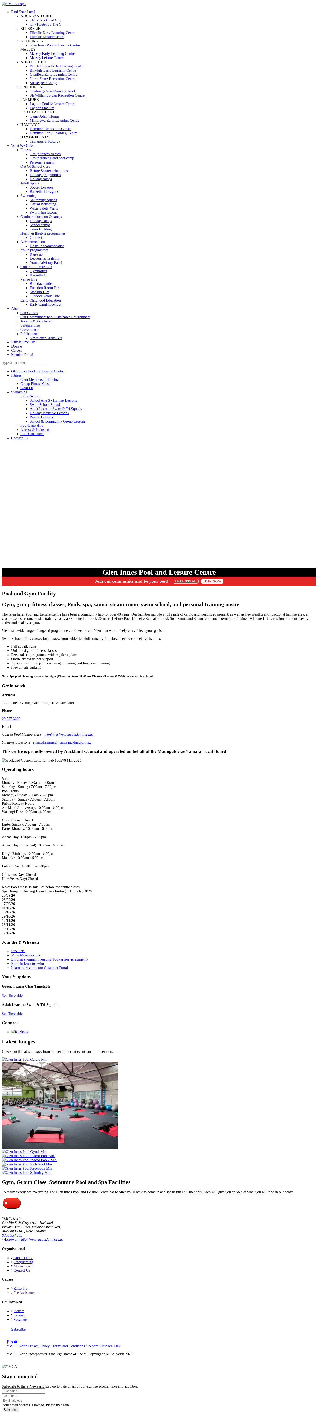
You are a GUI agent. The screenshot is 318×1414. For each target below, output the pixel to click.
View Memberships (25, 955)
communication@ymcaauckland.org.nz (34, 1239)
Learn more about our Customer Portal (39, 968)
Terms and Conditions (68, 1346)
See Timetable (12, 995)
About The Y (23, 1258)
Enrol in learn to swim (27, 963)
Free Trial (18, 951)
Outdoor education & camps (41, 217)
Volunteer (21, 1319)
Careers (16, 350)
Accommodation (32, 242)
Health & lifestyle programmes (42, 233)
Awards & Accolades (36, 321)
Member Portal (22, 355)
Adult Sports (29, 183)
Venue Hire (28, 279)
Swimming (28, 196)
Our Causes (29, 313)
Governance (29, 329)
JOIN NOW (212, 581)
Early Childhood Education (40, 300)
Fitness (25, 150)
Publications (29, 334)
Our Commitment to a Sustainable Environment (55, 317)
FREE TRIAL (185, 581)
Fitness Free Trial (24, 342)
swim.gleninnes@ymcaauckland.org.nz (62, 742)
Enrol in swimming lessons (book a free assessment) (49, 959)
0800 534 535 (12, 1235)
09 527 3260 (11, 719)
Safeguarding (30, 325)
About (15, 309)
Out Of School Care (35, 166)
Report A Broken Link (104, 1346)
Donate (16, 346)
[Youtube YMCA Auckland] (15, 1342)
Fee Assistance (24, 1293)
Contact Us (22, 1270)
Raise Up (20, 1288)
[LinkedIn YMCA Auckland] (11, 1342)
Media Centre (24, 1266)
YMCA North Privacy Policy (28, 1346)
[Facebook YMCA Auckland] (8, 1342)
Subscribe (18, 1329)
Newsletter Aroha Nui (46, 338)
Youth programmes (34, 250)
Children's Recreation (36, 267)
